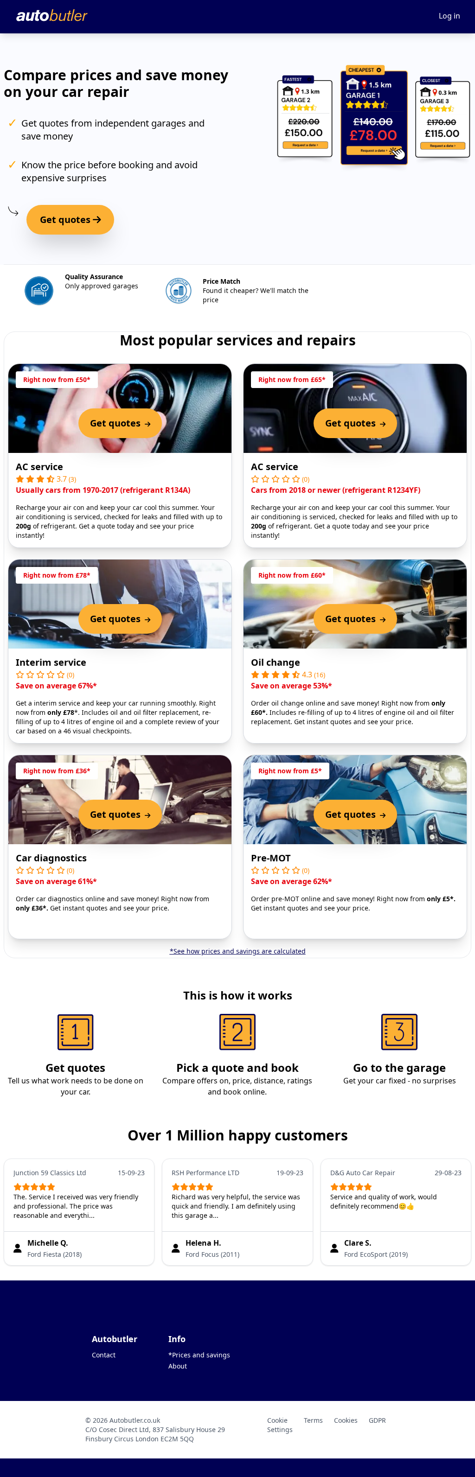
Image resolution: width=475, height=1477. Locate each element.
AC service (39, 466)
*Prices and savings (199, 1354)
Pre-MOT (271, 858)
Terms (313, 1420)
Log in (449, 16)
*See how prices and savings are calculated (238, 951)
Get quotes (66, 219)
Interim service (51, 662)
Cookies (346, 1420)
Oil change (275, 662)
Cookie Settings (280, 1425)
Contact (104, 1354)
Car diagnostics (51, 858)
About (177, 1366)
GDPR (377, 1420)
